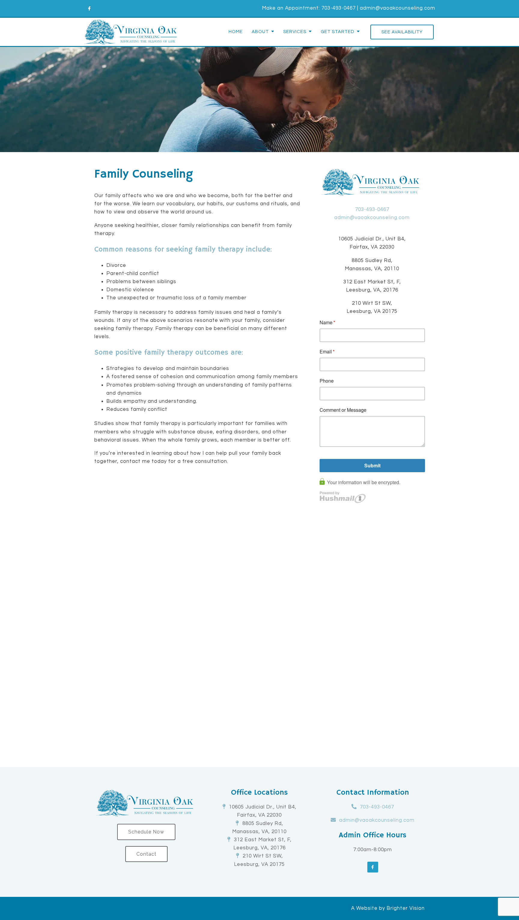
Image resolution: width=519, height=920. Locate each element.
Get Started (337, 31)
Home (236, 31)
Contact (146, 854)
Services (294, 31)
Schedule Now (146, 832)
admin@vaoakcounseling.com (397, 8)
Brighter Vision (406, 908)
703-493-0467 (338, 8)
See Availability (402, 32)
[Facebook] (89, 8)
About (260, 31)
